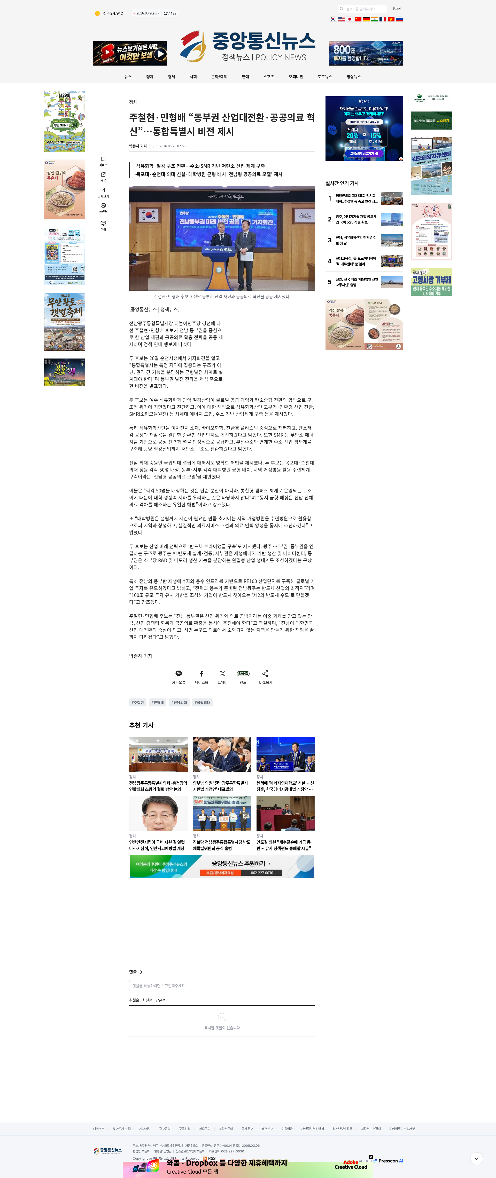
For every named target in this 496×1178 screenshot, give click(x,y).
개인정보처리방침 (312, 1129)
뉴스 (128, 76)
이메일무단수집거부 (402, 1129)
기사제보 (145, 1129)
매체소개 (98, 1129)
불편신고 (267, 1129)
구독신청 (184, 1129)
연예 (245, 76)
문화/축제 (219, 76)
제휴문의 (204, 1129)
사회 (193, 76)
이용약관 (287, 1129)
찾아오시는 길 (122, 1129)
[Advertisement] (271, 356)
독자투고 (247, 1129)
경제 (171, 76)
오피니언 (296, 76)
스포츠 (269, 76)
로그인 (396, 9)
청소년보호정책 (342, 1129)
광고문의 (165, 1129)
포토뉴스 (325, 76)
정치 (149, 76)
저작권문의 (226, 1129)
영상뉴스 (354, 76)
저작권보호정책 (371, 1129)
